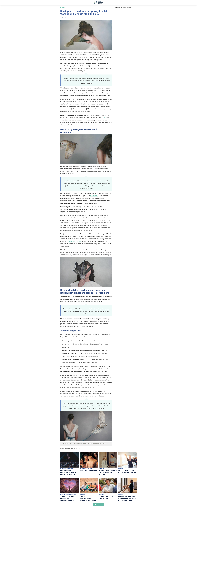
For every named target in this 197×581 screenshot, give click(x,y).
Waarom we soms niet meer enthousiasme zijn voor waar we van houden (127, 498)
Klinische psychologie (66, 468)
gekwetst (104, 117)
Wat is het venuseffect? (89, 470)
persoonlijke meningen (75, 241)
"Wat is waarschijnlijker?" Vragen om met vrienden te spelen (89, 498)
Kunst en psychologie (86, 468)
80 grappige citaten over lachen (106, 497)
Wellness (62, 7)
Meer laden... (98, 505)
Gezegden (82, 494)
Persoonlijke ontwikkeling (68, 494)
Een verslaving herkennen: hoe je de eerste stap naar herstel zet (69, 472)
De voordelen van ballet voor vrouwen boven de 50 (127, 472)
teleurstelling (94, 196)
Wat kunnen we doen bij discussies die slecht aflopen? (108, 472)
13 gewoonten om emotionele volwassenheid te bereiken (67, 498)
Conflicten (102, 468)
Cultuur (120, 468)
